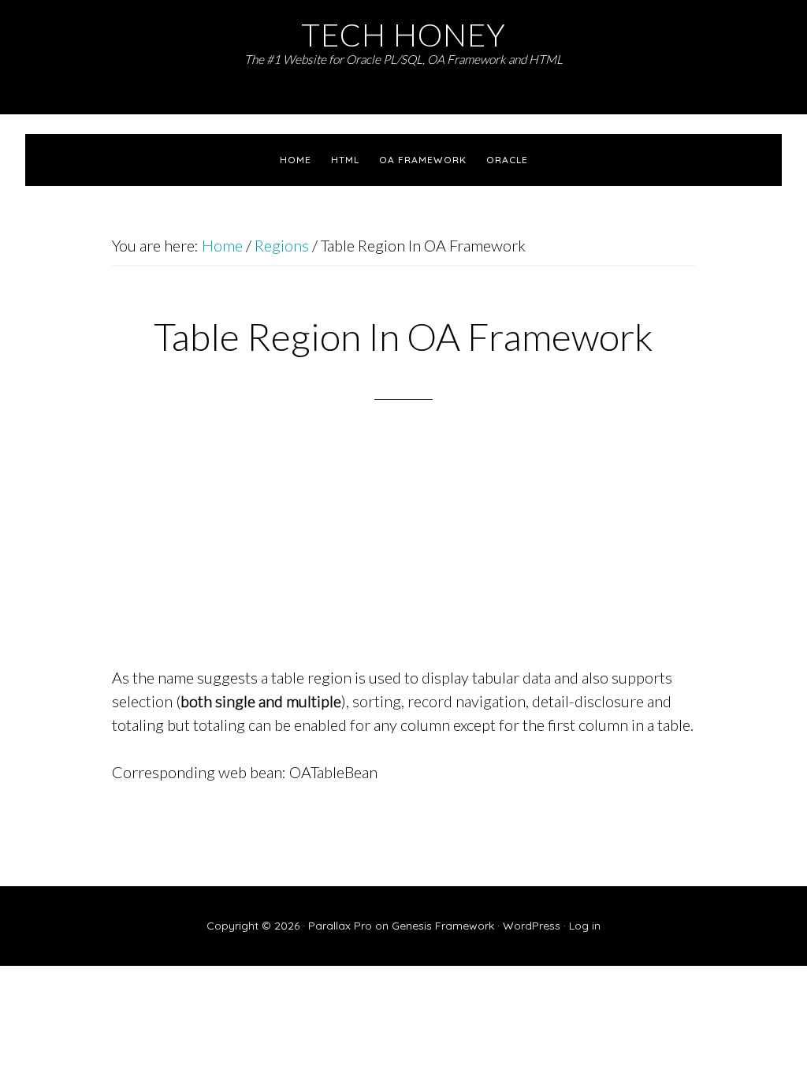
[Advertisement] (403, 553)
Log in (585, 926)
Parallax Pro (340, 926)
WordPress (531, 926)
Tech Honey (403, 34)
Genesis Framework (443, 926)
